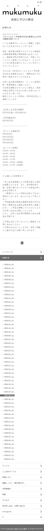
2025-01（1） (9, 294)
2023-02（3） (9, 354)
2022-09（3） (9, 373)
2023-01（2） (9, 358)
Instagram (6, 512)
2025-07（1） (9, 283)
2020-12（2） (9, 418)
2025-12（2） (9, 272)
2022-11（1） (9, 365)
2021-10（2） (9, 391)
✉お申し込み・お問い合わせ (13, 506)
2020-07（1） (9, 436)
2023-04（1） (9, 347)
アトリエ (5, 466)
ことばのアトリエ (9, 471)
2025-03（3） (9, 287)
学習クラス (6, 477)
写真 (4, 494)
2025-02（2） (9, 290)
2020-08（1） (9, 433)
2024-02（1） (9, 320)
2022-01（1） (9, 384)
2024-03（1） (9, 317)
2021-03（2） (9, 406)
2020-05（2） (9, 444)
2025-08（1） (9, 279)
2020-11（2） (9, 421)
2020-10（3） (9, 425)
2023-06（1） (9, 343)
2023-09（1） (9, 335)
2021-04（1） (9, 403)
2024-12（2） (9, 298)
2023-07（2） (9, 339)
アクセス (5, 500)
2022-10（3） (9, 369)
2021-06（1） (9, 399)
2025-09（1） (9, 275)
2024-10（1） (9, 302)
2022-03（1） (9, 380)
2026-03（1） (9, 268)
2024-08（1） (9, 309)
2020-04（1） (9, 448)
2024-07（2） (9, 313)
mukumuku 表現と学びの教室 (16, 529)
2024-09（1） (9, 305)
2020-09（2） (9, 429)
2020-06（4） (9, 440)
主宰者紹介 (6, 489)
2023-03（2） (9, 350)
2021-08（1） (9, 395)
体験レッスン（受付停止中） (13, 483)
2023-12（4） (9, 324)
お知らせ (5, 258)
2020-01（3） (9, 459)
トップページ (7, 252)
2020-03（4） (9, 451)
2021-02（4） (9, 410)
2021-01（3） (9, 414)
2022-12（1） (9, 362)
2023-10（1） (9, 332)
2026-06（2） (9, 264)
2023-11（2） (9, 328)
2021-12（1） (9, 388)
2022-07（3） (9, 376)
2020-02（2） (9, 455)
